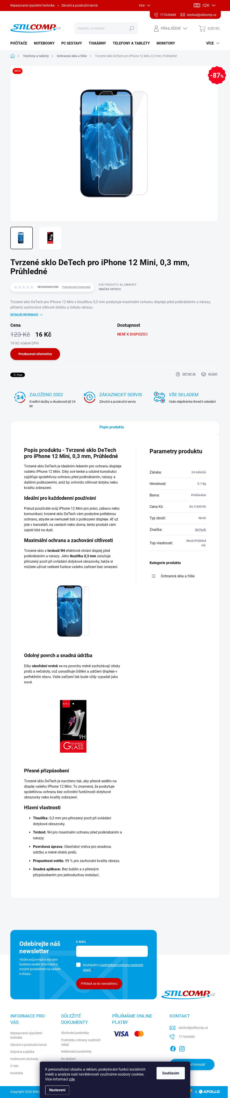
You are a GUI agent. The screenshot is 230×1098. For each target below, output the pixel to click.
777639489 (187, 1036)
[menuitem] (20, 43)
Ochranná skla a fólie (178, 576)
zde (72, 1079)
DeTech (200, 529)
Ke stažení (68, 1058)
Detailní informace (24, 314)
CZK (206, 5)
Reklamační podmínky (76, 1051)
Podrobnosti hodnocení (76, 287)
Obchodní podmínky (75, 1033)
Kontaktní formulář (192, 1064)
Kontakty (16, 1073)
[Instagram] (182, 1048)
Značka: (110, 289)
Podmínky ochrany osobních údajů (81, 1042)
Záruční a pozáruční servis (79, 5)
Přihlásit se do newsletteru (99, 983)
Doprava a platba (22, 1052)
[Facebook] (173, 1048)
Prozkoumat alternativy (35, 354)
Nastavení (57, 1090)
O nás (14, 1066)
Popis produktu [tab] (112, 427)
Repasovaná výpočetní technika (32, 5)
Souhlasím (170, 1073)
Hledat (131, 28)
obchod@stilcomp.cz (193, 1027)
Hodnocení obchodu (24, 1059)
